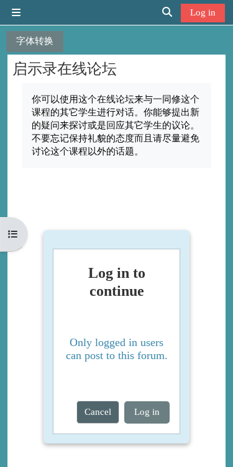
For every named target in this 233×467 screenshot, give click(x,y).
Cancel (98, 411)
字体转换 (34, 40)
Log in (203, 12)
